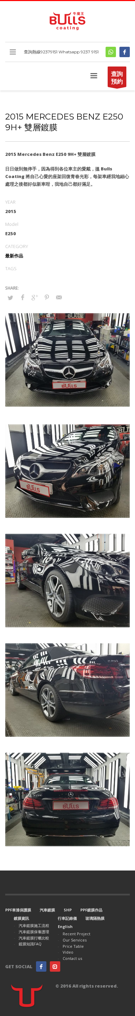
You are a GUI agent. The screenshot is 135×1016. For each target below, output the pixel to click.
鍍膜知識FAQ (30, 943)
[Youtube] (55, 966)
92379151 (48, 51)
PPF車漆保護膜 (18, 909)
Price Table (73, 946)
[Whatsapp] (111, 52)
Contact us (72, 958)
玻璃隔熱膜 (95, 918)
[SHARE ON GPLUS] (34, 297)
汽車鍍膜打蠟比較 (34, 937)
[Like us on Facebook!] (41, 966)
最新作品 (14, 256)
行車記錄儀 (67, 918)
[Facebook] (124, 52)
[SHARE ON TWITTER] (10, 297)
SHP (68, 909)
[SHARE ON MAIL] (59, 297)
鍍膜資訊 (21, 918)
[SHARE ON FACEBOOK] (22, 297)
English (65, 926)
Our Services (75, 940)
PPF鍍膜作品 (91, 909)
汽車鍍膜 (47, 909)
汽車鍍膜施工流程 (34, 925)
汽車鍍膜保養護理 (34, 931)
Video (68, 952)
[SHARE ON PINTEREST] (47, 297)
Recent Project (76, 933)
